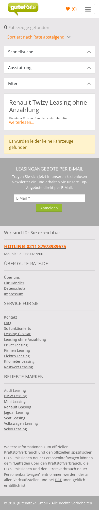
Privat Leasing (16, 345)
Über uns (12, 277)
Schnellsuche (20, 52)
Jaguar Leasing (16, 412)
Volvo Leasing (15, 429)
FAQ (7, 322)
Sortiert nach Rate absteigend (36, 37)
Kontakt (10, 317)
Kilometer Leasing (19, 361)
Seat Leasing (14, 418)
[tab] (49, 51)
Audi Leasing (15, 390)
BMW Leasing (15, 395)
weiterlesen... (21, 122)
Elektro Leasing (17, 356)
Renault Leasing (17, 407)
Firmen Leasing (17, 350)
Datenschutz (14, 288)
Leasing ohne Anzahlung (25, 339)
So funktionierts (17, 328)
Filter (13, 83)
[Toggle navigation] (88, 9)
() (74, 9)
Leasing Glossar (17, 333)
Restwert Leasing (18, 367)
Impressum (13, 294)
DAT (58, 479)
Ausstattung (19, 67)
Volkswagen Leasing (21, 423)
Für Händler (14, 283)
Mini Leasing (15, 401)
